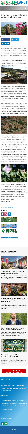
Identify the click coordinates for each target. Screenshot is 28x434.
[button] (2, 8)
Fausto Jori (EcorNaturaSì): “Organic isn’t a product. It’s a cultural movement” (13, 328)
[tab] (6, 238)
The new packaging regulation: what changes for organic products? (11, 355)
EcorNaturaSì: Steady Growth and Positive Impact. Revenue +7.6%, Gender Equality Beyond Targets (13, 300)
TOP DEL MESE (15, 237)
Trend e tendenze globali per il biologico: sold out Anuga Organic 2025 (12, 272)
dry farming (4, 207)
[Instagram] (5, 214)
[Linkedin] (9, 214)
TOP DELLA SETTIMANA (6, 237)
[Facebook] (2, 214)
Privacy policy (14, 429)
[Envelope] (5, 423)
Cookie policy (14, 430)
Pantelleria (10, 207)
